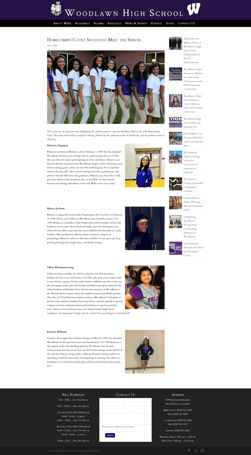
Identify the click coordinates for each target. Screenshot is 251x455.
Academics (82, 23)
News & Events (136, 23)
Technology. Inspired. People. (88, 451)
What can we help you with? (118, 411)
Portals (156, 23)
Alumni (99, 23)
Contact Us (186, 23)
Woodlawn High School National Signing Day (192, 122)
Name (106, 400)
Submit (110, 435)
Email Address (137, 400)
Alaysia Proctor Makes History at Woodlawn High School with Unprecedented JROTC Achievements (192, 50)
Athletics (114, 23)
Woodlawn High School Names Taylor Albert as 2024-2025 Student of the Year (193, 104)
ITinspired (61, 451)
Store (170, 23)
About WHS (62, 23)
